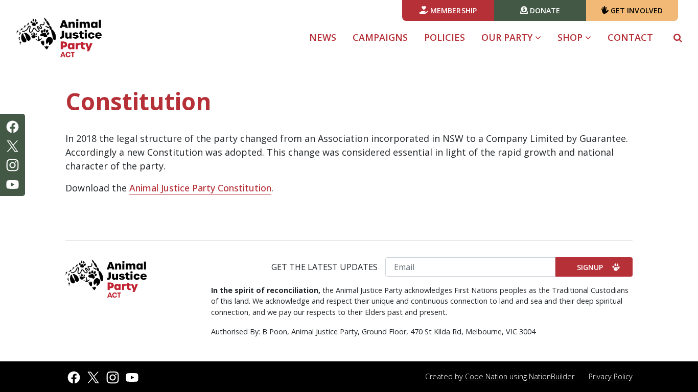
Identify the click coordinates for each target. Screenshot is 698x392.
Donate (544, 10)
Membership (452, 10)
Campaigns (380, 37)
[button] (677, 37)
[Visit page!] (12, 125)
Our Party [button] (515, 37)
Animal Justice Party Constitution (200, 188)
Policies (444, 37)
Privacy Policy (611, 376)
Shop (571, 37)
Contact (630, 37)
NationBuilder (551, 376)
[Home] (59, 38)
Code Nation (486, 376)
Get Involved (636, 10)
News (322, 37)
